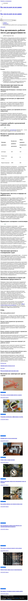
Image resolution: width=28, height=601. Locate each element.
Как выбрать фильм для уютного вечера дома (11, 504)
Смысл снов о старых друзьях (8, 459)
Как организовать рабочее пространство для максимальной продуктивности (11, 526)
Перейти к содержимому (6, 1)
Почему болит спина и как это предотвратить (11, 569)
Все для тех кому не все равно (11, 7)
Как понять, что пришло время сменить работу (12, 591)
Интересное (3, 392)
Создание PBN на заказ (8, 596)
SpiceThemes (8, 599)
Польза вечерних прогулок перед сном (9, 370)
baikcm (6, 397)
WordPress (17, 598)
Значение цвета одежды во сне (8, 365)
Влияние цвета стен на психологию (9, 438)
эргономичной (13, 129)
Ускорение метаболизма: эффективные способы (12, 416)
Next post (2, 368)
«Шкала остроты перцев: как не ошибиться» (13, 304)
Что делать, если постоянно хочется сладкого (11, 394)
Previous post (3, 363)
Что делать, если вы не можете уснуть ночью (11, 548)
